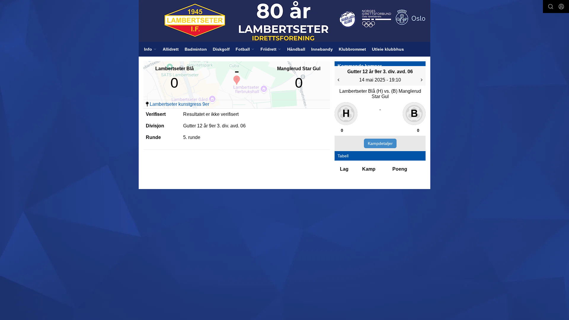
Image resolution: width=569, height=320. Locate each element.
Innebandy (322, 49)
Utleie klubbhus (388, 49)
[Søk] (550, 6)
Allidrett (171, 49)
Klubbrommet (352, 49)
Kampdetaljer (380, 143)
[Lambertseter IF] (284, 21)
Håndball (296, 49)
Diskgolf (221, 49)
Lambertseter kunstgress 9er (179, 104)
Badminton (196, 49)
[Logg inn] (561, 6)
